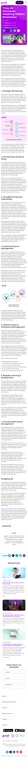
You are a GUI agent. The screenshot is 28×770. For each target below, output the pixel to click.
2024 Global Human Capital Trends (15, 443)
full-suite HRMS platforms (11, 508)
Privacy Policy (17, 755)
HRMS (18, 350)
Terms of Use (24, 755)
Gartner (7, 493)
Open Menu (26, 2)
